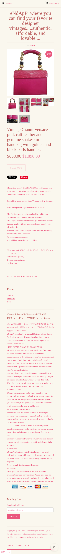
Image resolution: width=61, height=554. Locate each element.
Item (9, 302)
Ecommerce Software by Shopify (29, 537)
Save (25, 177)
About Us (11, 298)
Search (10, 295)
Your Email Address (15, 505)
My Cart (54, 3)
